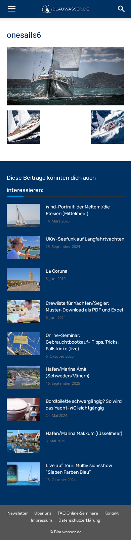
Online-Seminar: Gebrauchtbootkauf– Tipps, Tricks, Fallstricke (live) (82, 342)
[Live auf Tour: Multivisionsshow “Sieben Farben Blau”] (23, 473)
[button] (11, 9)
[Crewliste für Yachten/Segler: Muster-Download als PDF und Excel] (23, 311)
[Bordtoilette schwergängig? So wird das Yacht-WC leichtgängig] (23, 409)
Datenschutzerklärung (79, 520)
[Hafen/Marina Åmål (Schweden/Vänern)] (23, 377)
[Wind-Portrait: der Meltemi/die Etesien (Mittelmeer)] (23, 215)
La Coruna (57, 271)
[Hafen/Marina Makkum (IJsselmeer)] (23, 441)
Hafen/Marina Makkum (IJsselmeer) (84, 433)
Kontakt (111, 513)
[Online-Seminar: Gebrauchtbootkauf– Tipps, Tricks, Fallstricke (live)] (23, 343)
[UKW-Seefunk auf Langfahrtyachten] (23, 247)
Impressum (41, 520)
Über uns (42, 513)
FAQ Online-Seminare (78, 513)
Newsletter (17, 513)
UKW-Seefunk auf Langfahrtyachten (85, 239)
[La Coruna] (23, 279)
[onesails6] (65, 103)
